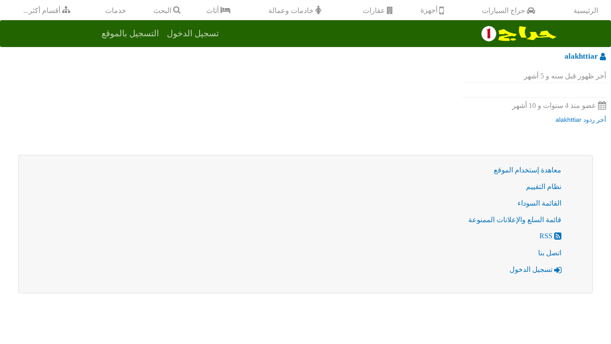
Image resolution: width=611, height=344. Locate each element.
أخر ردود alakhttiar (581, 119)
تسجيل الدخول (531, 269)
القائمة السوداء (539, 203)
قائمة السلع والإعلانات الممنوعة (514, 220)
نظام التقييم (543, 186)
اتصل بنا (549, 253)
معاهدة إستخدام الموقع (527, 170)
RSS (546, 236)
